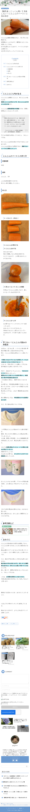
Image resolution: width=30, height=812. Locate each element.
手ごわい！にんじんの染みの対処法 (16, 77)
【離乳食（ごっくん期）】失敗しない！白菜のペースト (15, 792)
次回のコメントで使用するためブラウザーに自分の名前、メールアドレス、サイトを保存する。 (14, 695)
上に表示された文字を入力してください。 (13, 702)
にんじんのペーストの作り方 (15, 66)
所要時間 (10, 69)
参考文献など (10, 81)
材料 (9, 71)
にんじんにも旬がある (13, 63)
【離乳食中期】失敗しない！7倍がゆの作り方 (15, 797)
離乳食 (4, 623)
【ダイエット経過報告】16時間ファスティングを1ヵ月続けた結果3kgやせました (15, 777)
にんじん (16, 623)
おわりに (9, 84)
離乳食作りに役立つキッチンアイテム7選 (14, 782)
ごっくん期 (10, 623)
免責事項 (20, 808)
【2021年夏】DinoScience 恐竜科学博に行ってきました (15, 786)
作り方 (9, 73)
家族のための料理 (5, 8)
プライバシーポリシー (12, 808)
